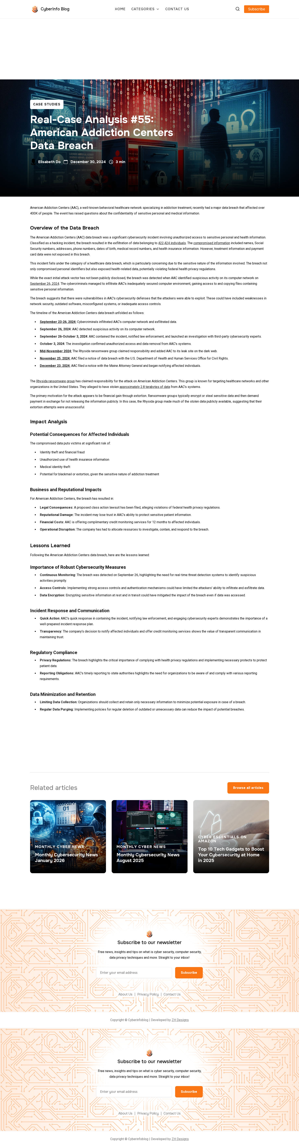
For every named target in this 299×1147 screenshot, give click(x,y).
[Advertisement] (149, 49)
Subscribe (256, 9)
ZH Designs (180, 1020)
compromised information (211, 243)
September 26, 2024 (44, 284)
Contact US (177, 9)
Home (120, 9)
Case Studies (46, 104)
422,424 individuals (172, 243)
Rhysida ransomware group (55, 381)
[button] (145, 9)
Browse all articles (248, 788)
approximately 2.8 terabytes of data (145, 387)
